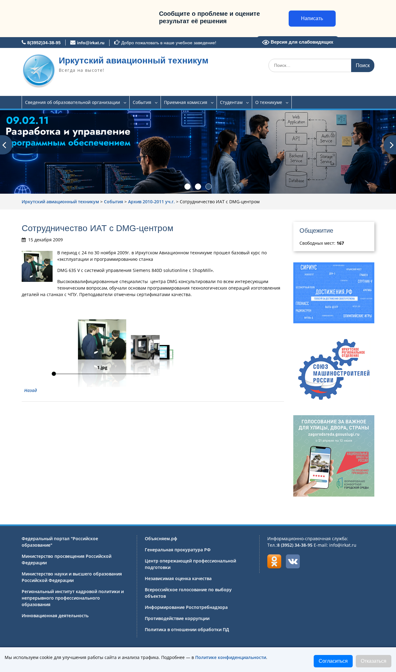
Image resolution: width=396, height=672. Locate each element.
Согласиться (333, 661)
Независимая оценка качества (178, 578)
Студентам (231, 102)
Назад (30, 390)
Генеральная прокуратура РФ (178, 550)
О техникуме (268, 102)
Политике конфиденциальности (230, 657)
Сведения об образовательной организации (72, 102)
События (142, 102)
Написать (312, 18)
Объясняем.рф (161, 538)
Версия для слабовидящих (301, 42)
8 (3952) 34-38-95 (294, 545)
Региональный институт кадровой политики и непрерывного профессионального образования (73, 597)
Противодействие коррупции (177, 618)
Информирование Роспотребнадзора (186, 607)
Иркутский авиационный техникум (134, 60)
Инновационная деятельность (55, 615)
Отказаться (373, 661)
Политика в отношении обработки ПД (187, 629)
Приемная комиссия (185, 102)
